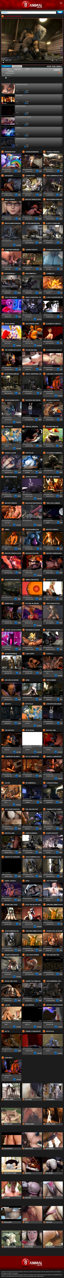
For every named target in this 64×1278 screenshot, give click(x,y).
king (11, 776)
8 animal (32, 5)
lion (11, 699)
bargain (48, 572)
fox (8, 749)
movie (26, 343)
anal (47, 623)
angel (26, 924)
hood (11, 623)
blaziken (10, 852)
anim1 (28, 1000)
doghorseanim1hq (8, 393)
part (47, 343)
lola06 (5, 802)
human (49, 446)
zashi (32, 876)
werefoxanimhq (7, 496)
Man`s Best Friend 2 (21, 106)
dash (9, 171)
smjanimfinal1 (28, 292)
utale (47, 673)
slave (47, 369)
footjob (26, 572)
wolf (52, 1024)
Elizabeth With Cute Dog (21, 84)
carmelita (48, 292)
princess (30, 171)
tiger (53, 649)
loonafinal (29, 316)
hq (25, 1000)
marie (9, 218)
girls (52, 393)
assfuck (6, 171)
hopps (28, 419)
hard (9, 828)
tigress (30, 218)
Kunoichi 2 (18, 127)
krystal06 (27, 472)
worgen (6, 269)
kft (30, 776)
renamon (31, 649)
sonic (32, 343)
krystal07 (7, 446)
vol (47, 316)
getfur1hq (27, 749)
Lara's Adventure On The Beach (23, 117)
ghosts (10, 876)
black (29, 924)
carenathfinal (49, 802)
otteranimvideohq (29, 242)
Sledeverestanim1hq (21, 138)
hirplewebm (49, 699)
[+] (59, 72)
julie (32, 924)
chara (5, 900)
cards (49, 343)
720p (26, 171)
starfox (26, 1024)
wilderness (27, 269)
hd (46, 195)
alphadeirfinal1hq (50, 876)
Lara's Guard (19, 95)
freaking (48, 900)
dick (47, 446)
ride (53, 446)
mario (9, 343)
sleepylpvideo (49, 242)
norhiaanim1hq (28, 852)
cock (6, 522)
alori (9, 269)
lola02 (6, 1024)
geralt (8, 369)
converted (6, 195)
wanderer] (27, 446)
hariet (6, 343)
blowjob (6, 316)
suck (11, 572)
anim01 (49, 828)
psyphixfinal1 (7, 292)
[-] (61, 72)
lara (52, 316)
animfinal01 (50, 195)
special (47, 522)
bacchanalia (7, 723)
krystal (6, 749)
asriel (8, 900)
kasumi (50, 369)
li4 (29, 1024)
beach (49, 316)
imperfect (27, 673)
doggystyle (51, 623)
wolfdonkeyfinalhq (10, 73)
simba (6, 548)
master (26, 218)
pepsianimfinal (51, 1000)
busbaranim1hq (8, 673)
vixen (26, 828)
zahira (29, 195)
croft (31, 673)
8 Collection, (11, 71)
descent (27, 496)
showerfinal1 (49, 649)
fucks (29, 950)
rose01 (6, 218)
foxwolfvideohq (49, 171)
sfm (29, 343)
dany (47, 599)
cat (52, 496)
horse (8, 572)
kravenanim (9, 419)
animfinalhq (28, 876)
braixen (52, 419)
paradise (7, 876)
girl (30, 369)
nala (52, 924)
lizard (11, 472)
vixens (52, 776)
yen (5, 369)
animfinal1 (27, 802)
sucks (8, 522)
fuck (26, 195)
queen (10, 195)
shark (10, 924)
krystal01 (48, 1050)
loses (52, 343)
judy (9, 316)
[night (31, 446)
